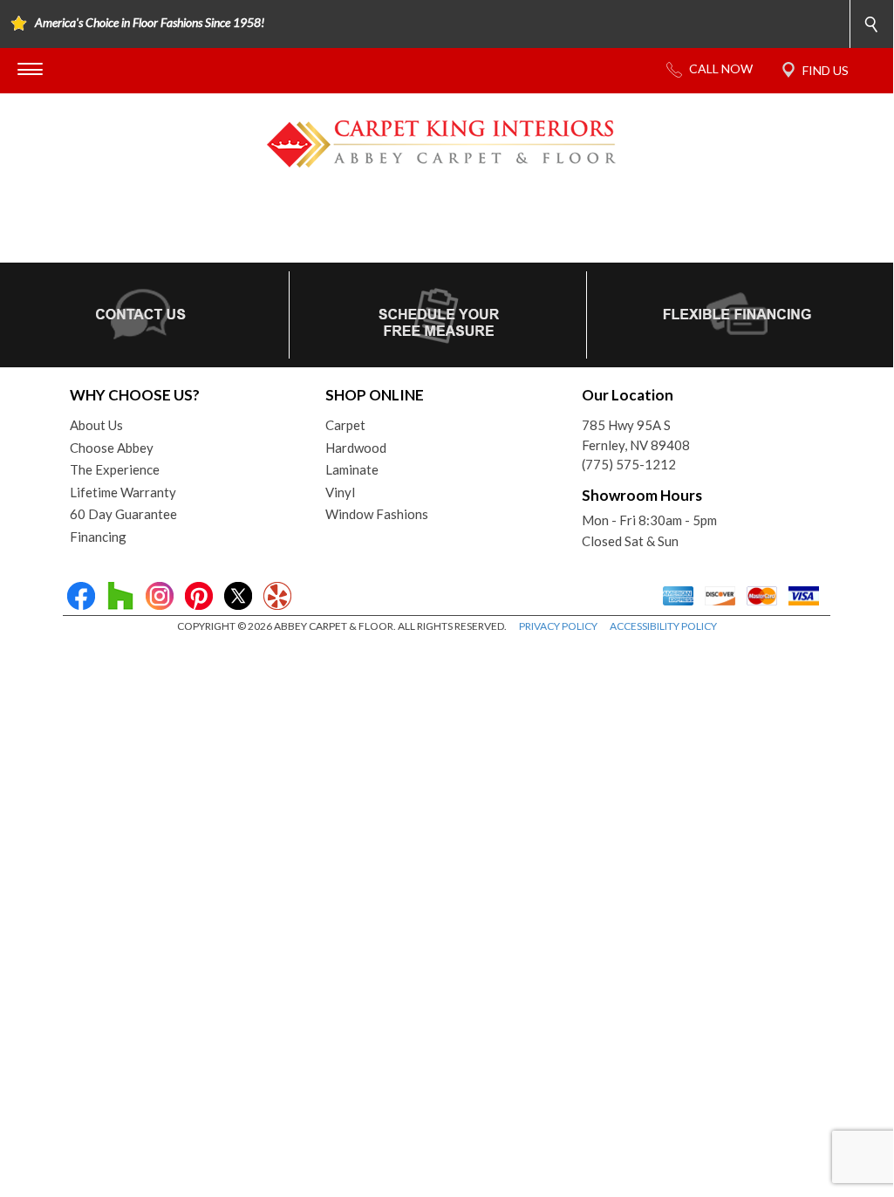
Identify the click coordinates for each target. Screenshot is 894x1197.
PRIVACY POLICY (558, 626)
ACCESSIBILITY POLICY (663, 626)
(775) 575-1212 (629, 464)
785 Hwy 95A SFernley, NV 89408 (636, 435)
